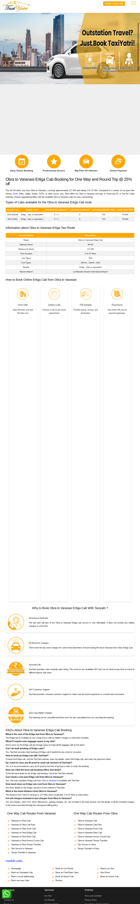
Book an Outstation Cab (22, 872)
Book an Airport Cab (64, 876)
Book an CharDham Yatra (67, 872)
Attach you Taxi (107, 868)
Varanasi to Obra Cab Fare (23, 824)
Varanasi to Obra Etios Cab (23, 836)
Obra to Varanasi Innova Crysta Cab (94, 836)
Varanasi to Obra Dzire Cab (23, 828)
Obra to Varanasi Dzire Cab (90, 828)
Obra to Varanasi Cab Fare (90, 824)
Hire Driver (105, 872)
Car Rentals (49, 900)
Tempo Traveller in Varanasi (23, 852)
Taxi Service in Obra (87, 844)
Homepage (16, 868)
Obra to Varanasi (49, 780)
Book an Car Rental (64, 868)
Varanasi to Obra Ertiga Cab (23, 832)
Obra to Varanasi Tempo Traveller (92, 840)
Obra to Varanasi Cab (87, 820)
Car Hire (48, 896)
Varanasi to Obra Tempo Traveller (26, 844)
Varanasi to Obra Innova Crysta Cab (27, 840)
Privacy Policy (91, 900)
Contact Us (9, 900)
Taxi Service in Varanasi (22, 848)
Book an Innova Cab (109, 876)
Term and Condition (93, 896)
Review (59, 880)
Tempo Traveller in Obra (88, 848)
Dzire (15, 193)
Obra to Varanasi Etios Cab (90, 832)
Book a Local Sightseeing (22, 876)
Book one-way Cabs (20, 880)
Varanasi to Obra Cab (20, 820)
